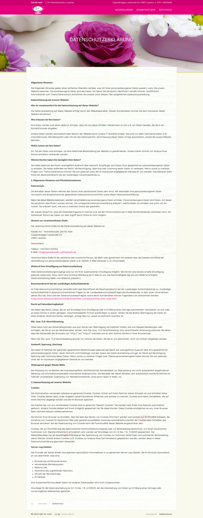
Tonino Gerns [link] (67, 514)
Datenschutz (165, 514)
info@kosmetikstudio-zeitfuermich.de (57, 252)
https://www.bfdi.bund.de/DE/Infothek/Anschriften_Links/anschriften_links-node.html (73, 298)
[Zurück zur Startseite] (38, 10)
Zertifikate (165, 10)
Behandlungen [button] (124, 10)
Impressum (151, 514)
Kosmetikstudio (146, 10)
